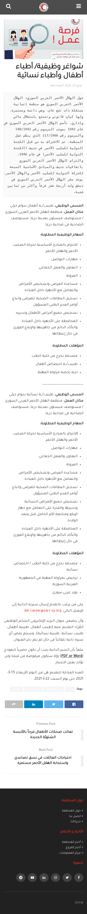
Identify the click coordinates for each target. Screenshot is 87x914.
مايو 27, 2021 (73, 86)
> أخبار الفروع (74, 847)
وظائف (16, 689)
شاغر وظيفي (53, 689)
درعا (69, 689)
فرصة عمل (33, 689)
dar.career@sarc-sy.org (42, 611)
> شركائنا (77, 821)
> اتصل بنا (76, 816)
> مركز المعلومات (71, 853)
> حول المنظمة (72, 811)
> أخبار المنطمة (72, 842)
